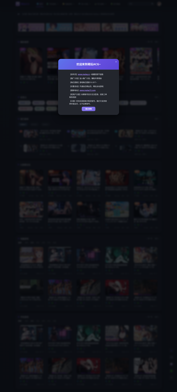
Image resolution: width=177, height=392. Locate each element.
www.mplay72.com (88, 90)
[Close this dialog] (116, 62)
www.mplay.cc (84, 74)
